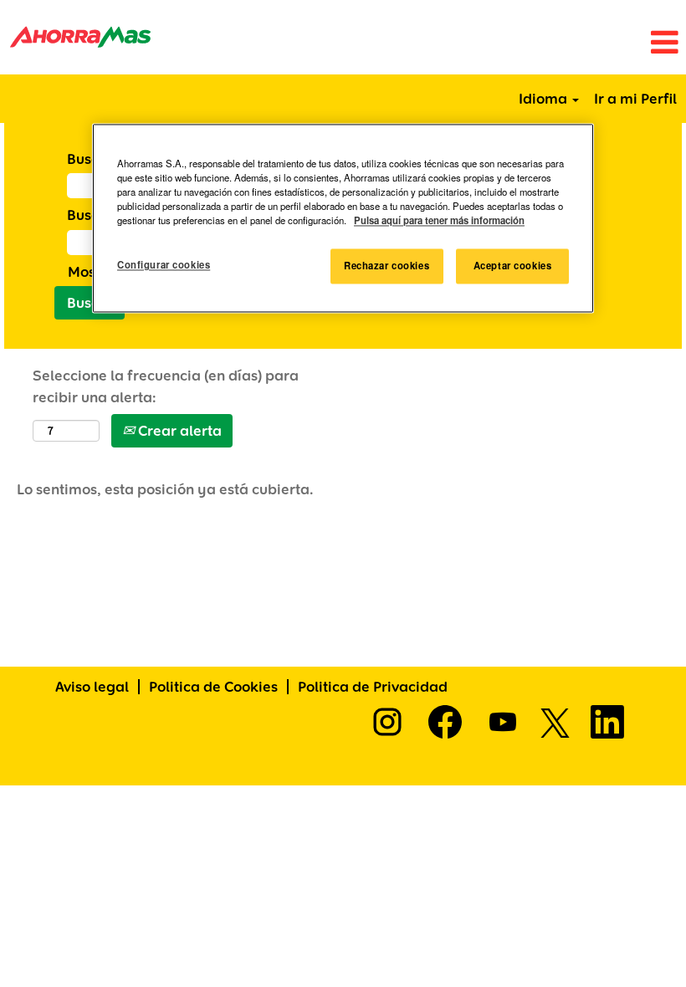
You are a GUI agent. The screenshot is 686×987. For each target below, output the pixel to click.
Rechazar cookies (386, 266)
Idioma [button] (545, 98)
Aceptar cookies (513, 266)
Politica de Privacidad (373, 686)
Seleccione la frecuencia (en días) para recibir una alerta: (166, 386)
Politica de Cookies (213, 686)
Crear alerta (178, 430)
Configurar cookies (163, 265)
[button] (457, 43)
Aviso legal (92, 686)
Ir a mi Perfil (635, 98)
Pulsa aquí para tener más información (439, 221)
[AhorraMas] (80, 37)
